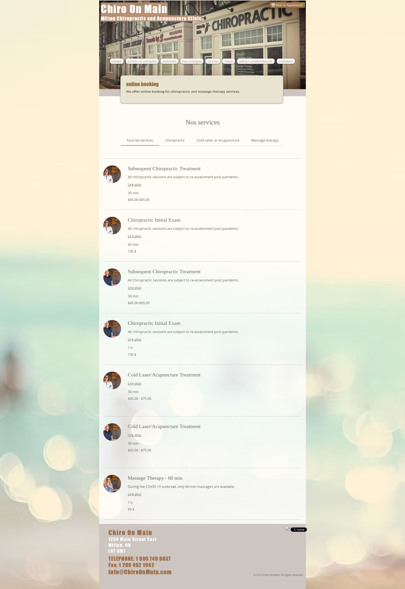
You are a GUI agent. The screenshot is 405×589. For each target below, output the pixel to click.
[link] (140, 140)
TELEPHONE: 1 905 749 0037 (139, 559)
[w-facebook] (288, 529)
